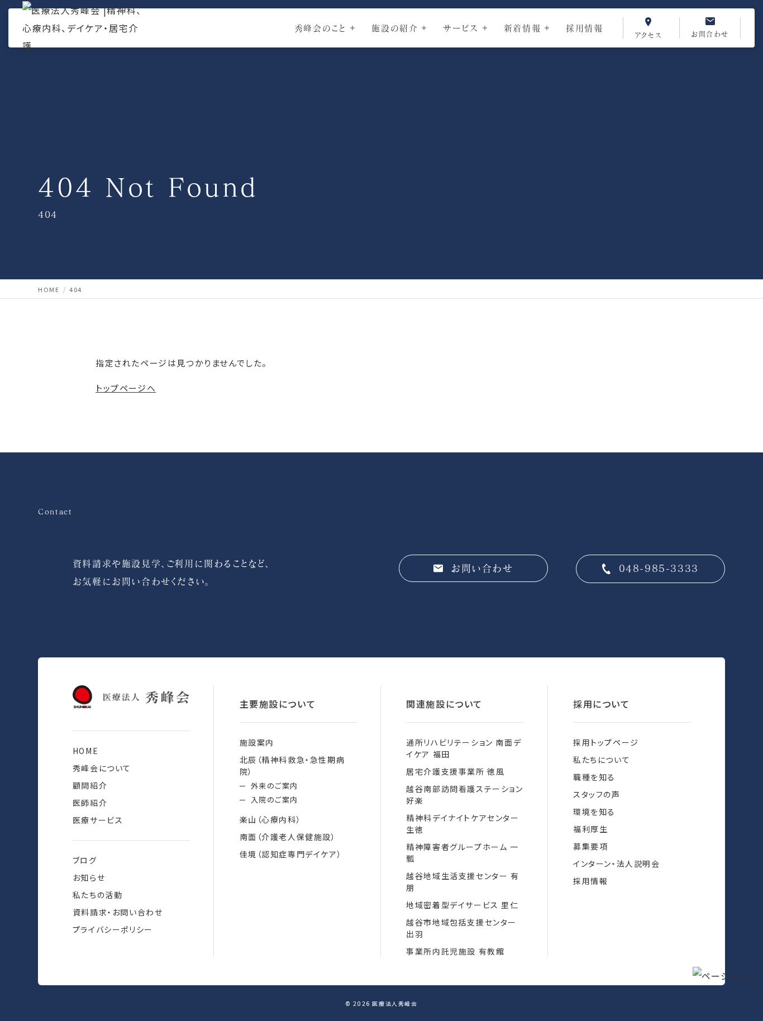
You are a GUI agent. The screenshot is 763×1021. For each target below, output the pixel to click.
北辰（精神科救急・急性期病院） (292, 765)
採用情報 (584, 28)
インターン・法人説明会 (616, 863)
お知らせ (89, 877)
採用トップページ (606, 742)
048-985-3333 (659, 568)
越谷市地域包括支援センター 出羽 (461, 928)
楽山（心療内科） (271, 819)
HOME (85, 750)
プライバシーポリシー (113, 929)
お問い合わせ (482, 568)
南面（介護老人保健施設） (288, 836)
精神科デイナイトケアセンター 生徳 (462, 823)
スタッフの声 (597, 794)
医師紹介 (90, 802)
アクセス (648, 34)
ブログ (85, 860)
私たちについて (601, 759)
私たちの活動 (98, 894)
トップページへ (126, 388)
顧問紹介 (90, 785)
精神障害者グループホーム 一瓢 (462, 852)
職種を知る (594, 777)
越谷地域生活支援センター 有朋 (462, 881)
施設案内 (257, 742)
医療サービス (98, 820)
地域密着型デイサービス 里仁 (462, 904)
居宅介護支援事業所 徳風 (455, 771)
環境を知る (594, 811)
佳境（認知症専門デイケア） (291, 854)
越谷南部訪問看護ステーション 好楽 (464, 794)
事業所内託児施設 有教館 (455, 951)
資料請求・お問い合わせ (118, 912)
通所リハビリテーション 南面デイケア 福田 (463, 748)
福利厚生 (590, 828)
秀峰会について (102, 768)
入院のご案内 (275, 799)
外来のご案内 (275, 785)
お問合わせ (710, 33)
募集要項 (590, 846)
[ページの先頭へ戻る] (724, 976)
